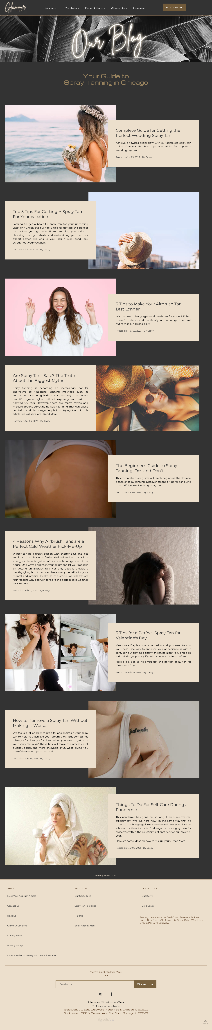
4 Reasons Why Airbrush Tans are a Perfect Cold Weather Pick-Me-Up (48, 544)
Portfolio (71, 7)
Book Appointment (84, 925)
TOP (205, 1024)
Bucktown (147, 896)
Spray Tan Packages (85, 905)
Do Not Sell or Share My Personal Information (32, 955)
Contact (139, 7)
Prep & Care (94, 7)
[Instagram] (100, 995)
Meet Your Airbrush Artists (21, 896)
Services (50, 7)
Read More (50, 414)
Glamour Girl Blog (17, 925)
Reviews (11, 915)
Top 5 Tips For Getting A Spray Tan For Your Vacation (47, 214)
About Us (118, 7)
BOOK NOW (175, 7)
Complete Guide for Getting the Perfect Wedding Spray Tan (148, 133)
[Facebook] (111, 995)
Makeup (78, 915)
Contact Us (13, 905)
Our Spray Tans (82, 896)
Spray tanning (22, 388)
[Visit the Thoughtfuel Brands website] (106, 1020)
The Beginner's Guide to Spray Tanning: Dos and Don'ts (146, 468)
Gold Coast (148, 905)
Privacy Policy (15, 945)
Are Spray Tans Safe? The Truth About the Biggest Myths (44, 378)
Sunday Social (15, 935)
